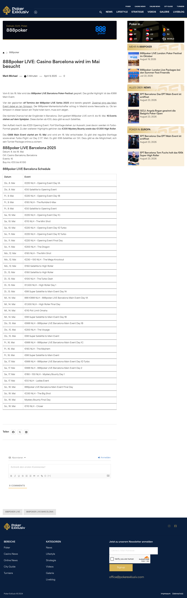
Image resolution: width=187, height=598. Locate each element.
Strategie (137, 12)
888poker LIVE (12, 512)
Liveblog (178, 12)
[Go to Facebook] (175, 526)
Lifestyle (122, 12)
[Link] (42, 476)
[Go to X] (181, 526)
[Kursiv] (15, 476)
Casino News (140, 6)
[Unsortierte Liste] (30, 476)
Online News (155, 6)
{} (45, 476)
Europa (145, 130)
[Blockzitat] (34, 476)
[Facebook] (13, 432)
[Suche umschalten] (101, 12)
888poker (14, 53)
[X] (20, 432)
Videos (152, 12)
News (109, 12)
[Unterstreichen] (19, 476)
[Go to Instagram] (169, 526)
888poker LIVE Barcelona (39, 512)
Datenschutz (177, 594)
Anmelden (105, 458)
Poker (128, 6)
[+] (49, 476)
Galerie (164, 12)
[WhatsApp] (26, 432)
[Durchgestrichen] (23, 476)
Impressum (166, 594)
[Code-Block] (38, 476)
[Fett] (11, 476)
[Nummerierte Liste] (26, 476)
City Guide (168, 6)
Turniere (180, 6)
